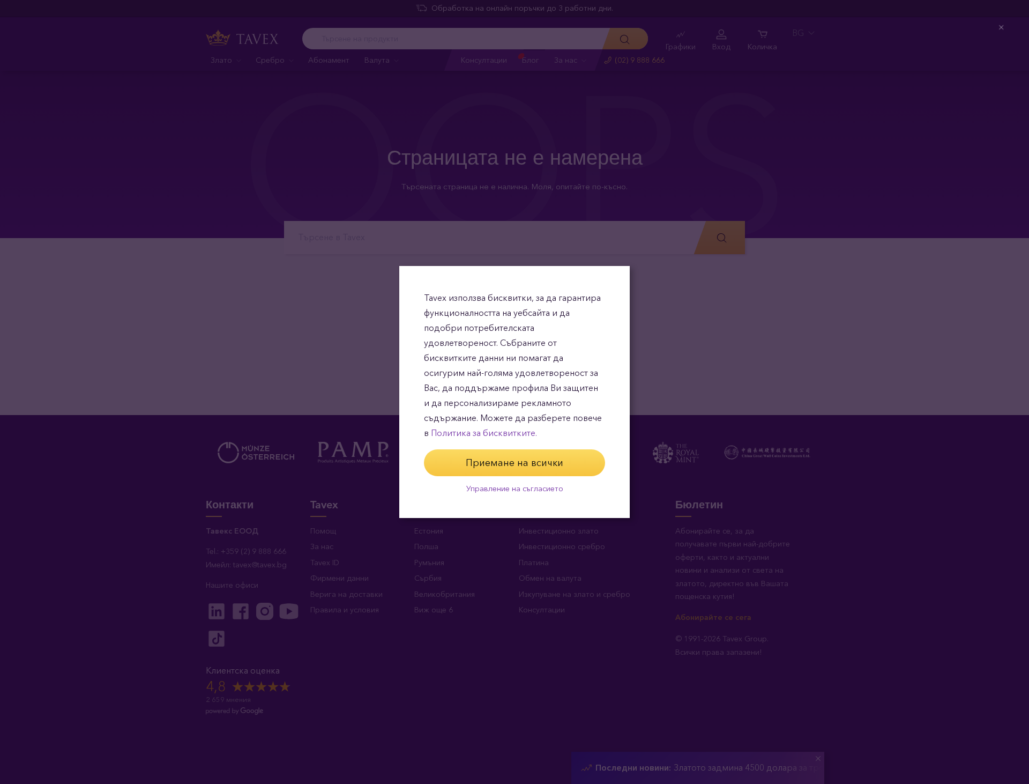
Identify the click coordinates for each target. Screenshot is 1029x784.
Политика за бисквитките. (484, 433)
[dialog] (514, 392)
